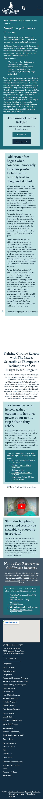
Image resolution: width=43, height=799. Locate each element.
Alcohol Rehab (8, 668)
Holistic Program (10, 702)
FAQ (5, 750)
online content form (12, 580)
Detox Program (9, 671)
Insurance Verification (11, 765)
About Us (13, 21)
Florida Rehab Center (32, 792)
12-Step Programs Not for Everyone (24, 607)
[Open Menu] (39, 8)
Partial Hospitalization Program (15, 681)
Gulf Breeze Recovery (11, 46)
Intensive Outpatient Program (14, 685)
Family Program (9, 705)
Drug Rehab (7, 674)
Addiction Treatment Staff (13, 735)
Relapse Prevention (10, 698)
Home (5, 21)
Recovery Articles (10, 772)
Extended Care (8, 691)
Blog (5, 768)
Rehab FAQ (7, 775)
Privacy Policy (31, 794)
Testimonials (8, 728)
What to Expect (9, 747)
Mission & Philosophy (11, 732)
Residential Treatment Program (15, 678)
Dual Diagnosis (9, 688)
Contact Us (7, 753)
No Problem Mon (17, 470)
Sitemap (12, 796)
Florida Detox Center (16, 794)
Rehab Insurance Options (13, 762)
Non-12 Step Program (11, 695)
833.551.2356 (23, 578)
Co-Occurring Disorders (12, 720)
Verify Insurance (9, 743)
